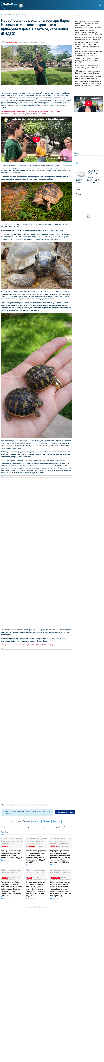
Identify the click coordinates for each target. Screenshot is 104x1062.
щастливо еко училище (39, 805)
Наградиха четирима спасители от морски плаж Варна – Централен (88, 38)
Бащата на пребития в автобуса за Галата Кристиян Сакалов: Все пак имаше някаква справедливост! (88, 83)
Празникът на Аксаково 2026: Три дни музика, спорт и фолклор (88, 77)
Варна (78, 163)
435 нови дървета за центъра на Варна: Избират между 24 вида (87, 72)
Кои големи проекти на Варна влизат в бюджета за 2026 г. (86, 67)
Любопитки (33, 42)
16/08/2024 (55, 898)
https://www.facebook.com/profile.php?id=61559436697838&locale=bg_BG (28, 645)
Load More (36, 906)
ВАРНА (22, 42)
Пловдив (79, 194)
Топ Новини (40, 42)
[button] (100, 5)
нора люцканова (11, 805)
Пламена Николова (12, 42)
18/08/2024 (30, 898)
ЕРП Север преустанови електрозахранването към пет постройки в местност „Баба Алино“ (88, 32)
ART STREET (31, 846)
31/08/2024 (55, 865)
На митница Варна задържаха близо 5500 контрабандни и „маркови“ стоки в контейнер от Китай (87, 45)
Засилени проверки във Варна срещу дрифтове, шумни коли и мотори (87, 61)
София (78, 189)
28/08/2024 (6, 898)
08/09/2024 (30, 865)
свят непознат (24, 805)
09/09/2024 (6, 860)
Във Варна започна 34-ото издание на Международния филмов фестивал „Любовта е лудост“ (88, 53)
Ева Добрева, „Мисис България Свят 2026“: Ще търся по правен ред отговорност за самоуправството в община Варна (88, 24)
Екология (26, 42)
